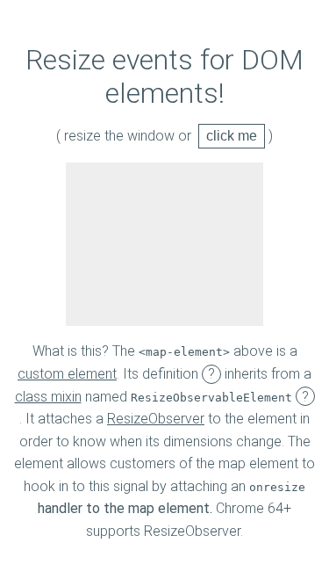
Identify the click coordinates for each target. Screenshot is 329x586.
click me (231, 135)
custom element (67, 373)
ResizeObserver (155, 418)
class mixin (48, 396)
